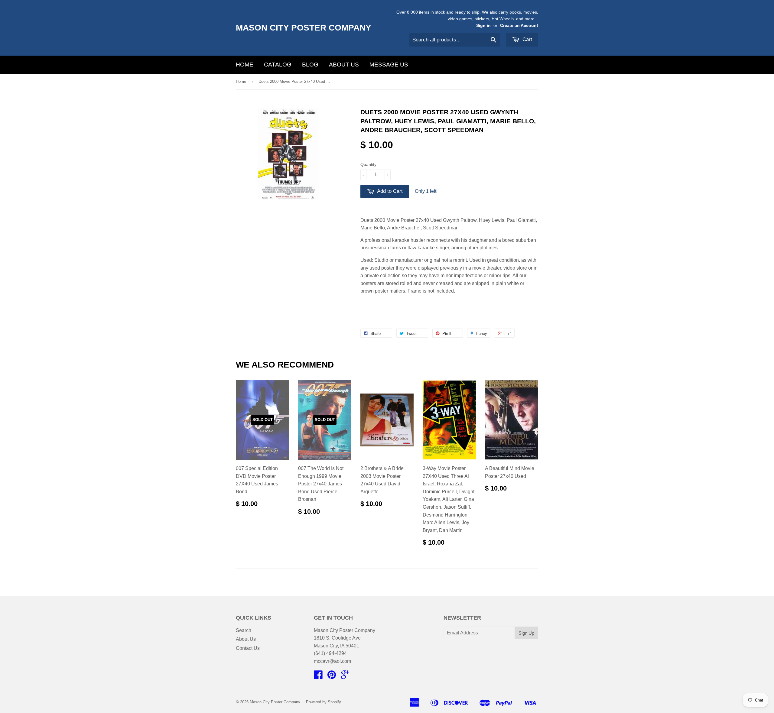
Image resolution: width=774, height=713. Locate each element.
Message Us (388, 64)
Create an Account (519, 25)
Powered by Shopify (323, 702)
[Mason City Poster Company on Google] (345, 676)
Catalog (277, 64)
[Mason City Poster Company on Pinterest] (331, 676)
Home (244, 64)
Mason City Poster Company (303, 27)
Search (243, 630)
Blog (310, 64)
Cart (526, 39)
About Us (344, 64)
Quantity (368, 164)
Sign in (483, 25)
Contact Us (248, 648)
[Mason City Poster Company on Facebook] (318, 676)
